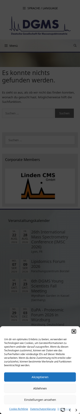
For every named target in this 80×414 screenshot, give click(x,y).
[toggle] (63, 410)
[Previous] (70, 410)
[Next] (76, 410)
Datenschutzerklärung (43, 409)
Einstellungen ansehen (40, 400)
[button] (74, 331)
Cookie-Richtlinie (18, 409)
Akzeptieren (40, 377)
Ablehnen (40, 388)
